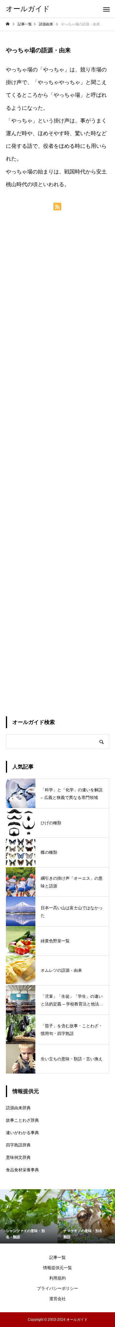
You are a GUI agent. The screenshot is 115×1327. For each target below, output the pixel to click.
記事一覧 (57, 1257)
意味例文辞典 (18, 1157)
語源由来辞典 (18, 1107)
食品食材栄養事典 (22, 1169)
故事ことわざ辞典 (22, 1120)
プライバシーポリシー (57, 1288)
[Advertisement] (57, 463)
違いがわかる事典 (22, 1132)
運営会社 (57, 1298)
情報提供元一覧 (57, 1267)
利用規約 (57, 1278)
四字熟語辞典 (18, 1145)
